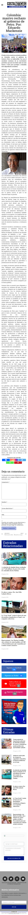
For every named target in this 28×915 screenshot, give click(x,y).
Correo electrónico (7, 508)
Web (3, 514)
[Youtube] (23, 878)
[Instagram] (14, 460)
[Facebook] (6, 460)
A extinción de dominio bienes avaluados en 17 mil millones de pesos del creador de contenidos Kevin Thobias (14, 569)
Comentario (5, 482)
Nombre (4, 502)
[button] (2, 4)
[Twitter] (22, 460)
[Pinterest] (18, 462)
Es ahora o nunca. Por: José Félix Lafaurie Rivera (12, 593)
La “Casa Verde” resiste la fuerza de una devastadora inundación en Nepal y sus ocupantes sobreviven (14, 617)
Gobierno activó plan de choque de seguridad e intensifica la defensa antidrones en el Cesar (19, 759)
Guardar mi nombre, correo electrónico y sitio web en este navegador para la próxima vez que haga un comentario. (13, 524)
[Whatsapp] (10, 462)
